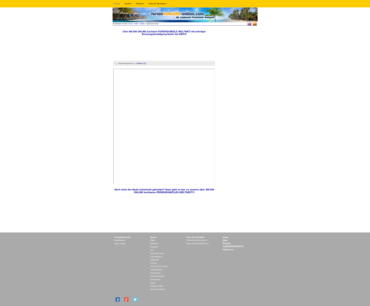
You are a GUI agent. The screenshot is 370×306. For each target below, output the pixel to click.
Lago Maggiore (156, 257)
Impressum (228, 249)
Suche (127, 3)
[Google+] (126, 299)
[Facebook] (117, 299)
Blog (225, 240)
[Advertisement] (237, 129)
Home (116, 3)
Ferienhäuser (155, 273)
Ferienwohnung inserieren (196, 240)
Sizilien (142, 24)
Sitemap (227, 243)
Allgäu (152, 240)
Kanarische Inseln (157, 253)
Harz (152, 250)
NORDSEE (154, 260)
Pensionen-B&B (156, 286)
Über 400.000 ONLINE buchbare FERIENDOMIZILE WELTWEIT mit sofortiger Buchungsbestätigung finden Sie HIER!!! (164, 32)
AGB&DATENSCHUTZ (233, 246)
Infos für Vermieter (157, 3)
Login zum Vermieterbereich (197, 244)
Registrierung (119, 240)
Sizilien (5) (141, 63)
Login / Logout (119, 244)
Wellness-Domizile (157, 289)
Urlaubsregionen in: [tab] (132, 63)
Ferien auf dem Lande (159, 266)
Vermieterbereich (122, 237)
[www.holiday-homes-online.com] (249, 24)
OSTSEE (153, 263)
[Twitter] (135, 299)
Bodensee (154, 244)
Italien (136, 24)
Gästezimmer (155, 280)
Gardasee (154, 247)
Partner (139, 3)
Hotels (152, 283)
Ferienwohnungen (157, 276)
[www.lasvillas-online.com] (254, 24)
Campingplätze (156, 270)
